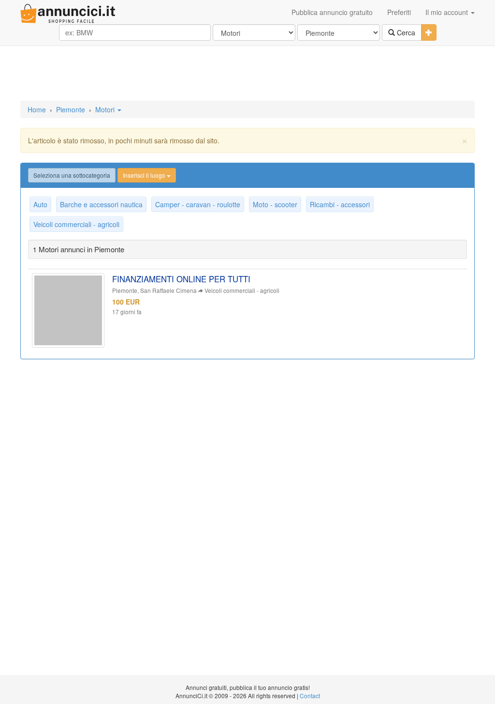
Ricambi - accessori (340, 204)
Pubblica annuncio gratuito (332, 12)
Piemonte (70, 109)
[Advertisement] (247, 74)
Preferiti (399, 12)
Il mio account (447, 12)
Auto (40, 204)
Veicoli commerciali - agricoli (76, 224)
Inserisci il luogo (145, 175)
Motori (105, 109)
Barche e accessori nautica (101, 204)
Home (37, 109)
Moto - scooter (275, 204)
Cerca (405, 32)
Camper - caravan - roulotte (197, 204)
